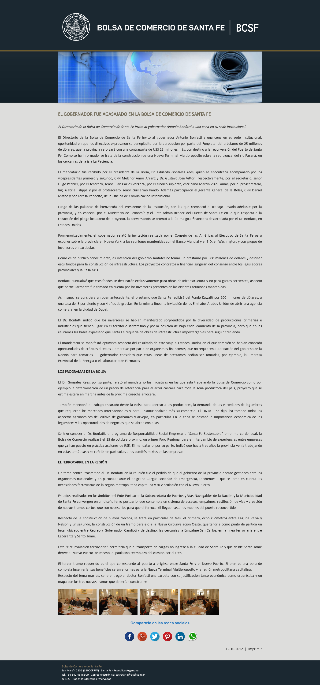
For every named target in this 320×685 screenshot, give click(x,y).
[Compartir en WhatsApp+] (191, 636)
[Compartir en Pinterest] (166, 636)
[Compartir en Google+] (141, 636)
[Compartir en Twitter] (154, 636)
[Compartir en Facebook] (128, 636)
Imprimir (255, 649)
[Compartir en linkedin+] (179, 636)
